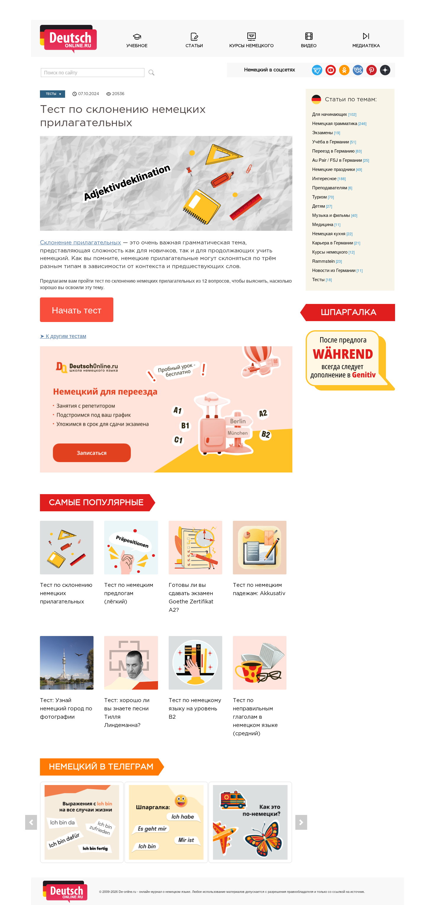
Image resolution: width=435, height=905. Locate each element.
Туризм (319, 196)
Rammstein (323, 261)
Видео (309, 46)
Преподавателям (329, 187)
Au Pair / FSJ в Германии (337, 160)
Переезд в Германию (333, 151)
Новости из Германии (333, 270)
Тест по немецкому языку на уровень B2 (195, 709)
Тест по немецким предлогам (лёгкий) (128, 593)
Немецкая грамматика (334, 123)
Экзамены (322, 132)
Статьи (194, 46)
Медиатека (366, 46)
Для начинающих (329, 114)
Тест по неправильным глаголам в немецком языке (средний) (255, 717)
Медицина (322, 224)
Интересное (324, 178)
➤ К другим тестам (63, 335)
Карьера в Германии (332, 242)
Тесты (51, 94)
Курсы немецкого (251, 46)
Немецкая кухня (328, 233)
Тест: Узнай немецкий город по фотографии (66, 709)
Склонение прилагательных (80, 242)
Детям (318, 206)
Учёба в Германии (330, 141)
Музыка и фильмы (331, 215)
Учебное (136, 46)
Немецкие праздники (333, 169)
